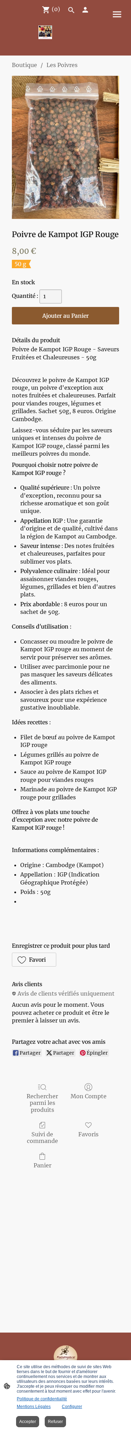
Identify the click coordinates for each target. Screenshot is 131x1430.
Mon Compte (89, 1096)
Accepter (27, 1421)
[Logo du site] (45, 32)
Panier (42, 1165)
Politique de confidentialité (42, 1398)
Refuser (55, 1421)
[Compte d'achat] (85, 10)
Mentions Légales (34, 1406)
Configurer (72, 1406)
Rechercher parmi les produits (42, 1103)
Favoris (88, 1134)
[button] (34, 960)
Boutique (24, 64)
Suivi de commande (42, 1137)
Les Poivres (62, 64)
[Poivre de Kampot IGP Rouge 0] (65, 147)
